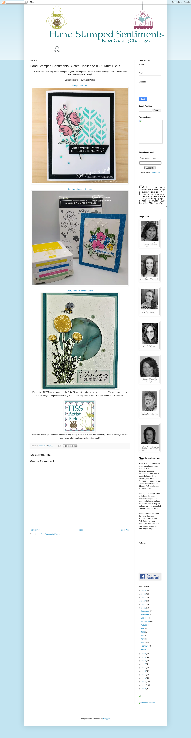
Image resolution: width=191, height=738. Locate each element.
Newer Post (35, 530)
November (145, 614)
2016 (143, 668)
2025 (143, 594)
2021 (143, 608)
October (144, 618)
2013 (143, 678)
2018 (143, 661)
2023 (143, 601)
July (143, 628)
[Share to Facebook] (73, 445)
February (145, 646)
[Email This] (64, 445)
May (143, 635)
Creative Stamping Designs (80, 189)
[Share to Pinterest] (75, 445)
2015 (143, 671)
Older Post (125, 530)
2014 (143, 675)
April (143, 639)
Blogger (106, 719)
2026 (143, 590)
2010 (143, 689)
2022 (143, 604)
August (144, 625)
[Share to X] (70, 445)
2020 (143, 654)
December (145, 611)
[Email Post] (60, 446)
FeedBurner (155, 172)
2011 (143, 685)
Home (80, 530)
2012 (143, 682)
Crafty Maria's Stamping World (80, 291)
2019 (143, 657)
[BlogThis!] (67, 445)
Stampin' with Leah (80, 85)
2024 (143, 597)
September (145, 621)
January (144, 649)
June (143, 632)
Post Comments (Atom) (50, 534)
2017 (143, 664)
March (143, 642)
